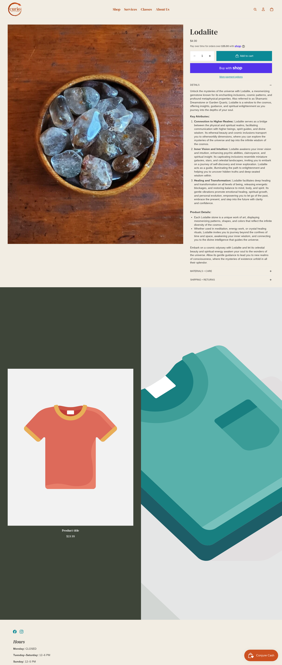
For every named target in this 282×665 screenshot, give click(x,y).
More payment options (231, 77)
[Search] (255, 9)
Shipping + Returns (202, 279)
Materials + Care (201, 271)
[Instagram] (21, 631)
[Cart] (271, 9)
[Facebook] (14, 631)
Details (195, 85)
